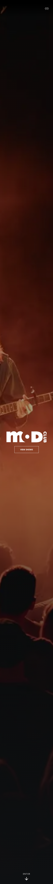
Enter (26, 874)
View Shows (26, 449)
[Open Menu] (46, 8)
